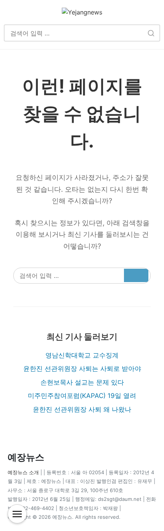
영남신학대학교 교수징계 (82, 355)
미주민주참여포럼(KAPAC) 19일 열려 (82, 395)
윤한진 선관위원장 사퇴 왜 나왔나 (82, 409)
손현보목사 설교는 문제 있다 (82, 382)
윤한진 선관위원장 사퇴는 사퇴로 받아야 (82, 368)
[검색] (151, 33)
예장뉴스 (26, 457)
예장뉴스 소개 (23, 472)
